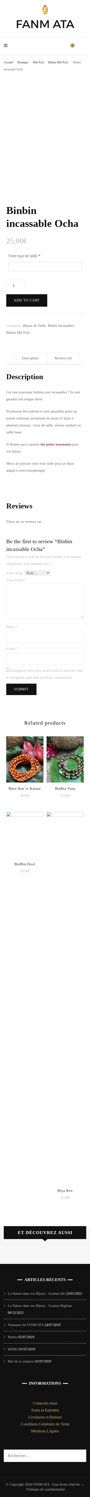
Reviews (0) (63, 358)
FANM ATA (45, 24)
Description (30, 358)
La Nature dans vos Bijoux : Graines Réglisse (40, 1306)
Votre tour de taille (24, 256)
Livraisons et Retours (45, 1417)
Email (12, 649)
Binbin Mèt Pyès (18, 332)
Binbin (12, 1337)
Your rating (15, 573)
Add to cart (27, 300)
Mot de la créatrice (21, 1361)
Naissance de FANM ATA (26, 1325)
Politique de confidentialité (45, 1489)
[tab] (30, 358)
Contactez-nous (45, 1403)
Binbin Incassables (61, 326)
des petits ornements (55, 444)
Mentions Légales (45, 1431)
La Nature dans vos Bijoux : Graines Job (36, 1293)
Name (11, 627)
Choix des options (25, 756)
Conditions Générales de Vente (45, 1424)
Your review (16, 580)
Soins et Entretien (45, 1410)
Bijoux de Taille (34, 326)
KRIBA (13, 1349)
